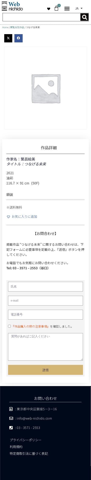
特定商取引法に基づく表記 (29, 453)
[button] (67, 8)
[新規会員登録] (45, 20)
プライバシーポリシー (25, 440)
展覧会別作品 (17, 27)
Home (5, 27)
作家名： (13, 159)
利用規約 (16, 446)
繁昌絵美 (28, 159)
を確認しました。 (42, 326)
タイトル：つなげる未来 (26, 163)
